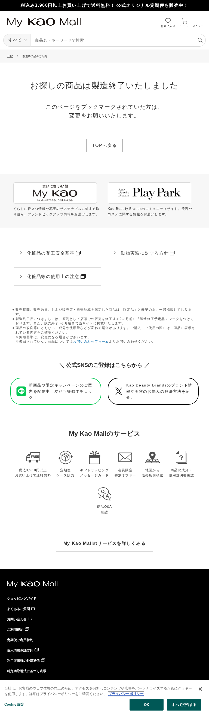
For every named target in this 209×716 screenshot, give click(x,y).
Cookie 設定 (14, 704)
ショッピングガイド (21, 598)
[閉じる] (200, 689)
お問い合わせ (17, 619)
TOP (10, 56)
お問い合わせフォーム (91, 341)
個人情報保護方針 (20, 650)
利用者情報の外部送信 (23, 661)
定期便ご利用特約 (20, 640)
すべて (15, 40)
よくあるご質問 (18, 609)
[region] (104, 698)
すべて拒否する (184, 705)
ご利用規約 (15, 630)
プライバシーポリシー (126, 694)
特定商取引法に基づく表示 (26, 671)
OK (146, 705)
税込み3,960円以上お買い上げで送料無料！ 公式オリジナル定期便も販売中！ (105, 5)
